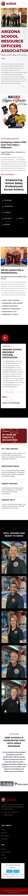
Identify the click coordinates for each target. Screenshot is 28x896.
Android (16, 871)
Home (3, 829)
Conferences (5, 835)
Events (3, 849)
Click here (21, 874)
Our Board (4, 839)
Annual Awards (5, 852)
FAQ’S (3, 855)
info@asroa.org (8, 815)
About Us (4, 832)
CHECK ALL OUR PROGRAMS (7, 174)
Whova (18, 876)
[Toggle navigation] (24, 4)
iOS (9, 871)
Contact (3, 858)
